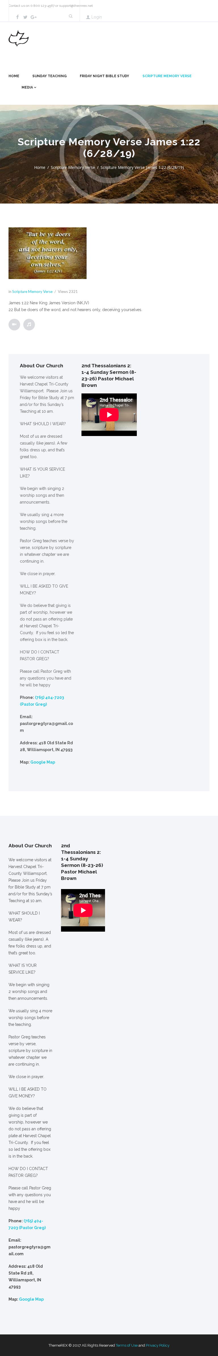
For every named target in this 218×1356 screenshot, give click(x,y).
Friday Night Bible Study (104, 76)
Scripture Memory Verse (167, 76)
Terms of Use (127, 1345)
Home (14, 76)
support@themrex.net (76, 6)
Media (27, 87)
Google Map (42, 762)
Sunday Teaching (49, 76)
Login (96, 17)
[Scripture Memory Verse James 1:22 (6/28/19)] (48, 253)
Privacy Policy (157, 1345)
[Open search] (70, 16)
